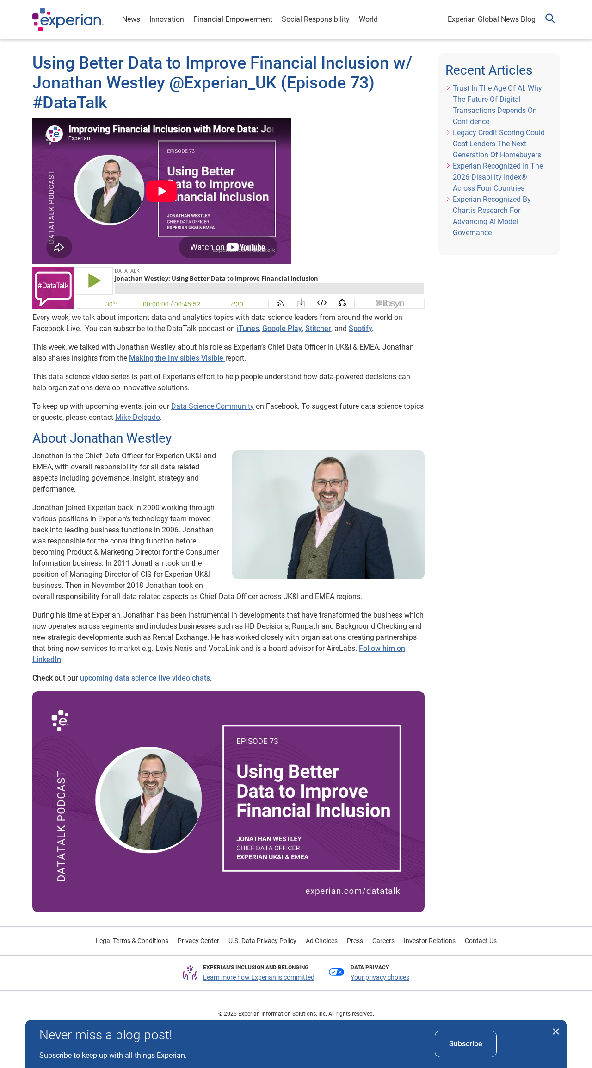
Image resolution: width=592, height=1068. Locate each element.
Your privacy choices (380, 977)
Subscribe (465, 1043)
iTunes (248, 328)
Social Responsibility (316, 19)
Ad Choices (322, 940)
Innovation (166, 19)
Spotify (360, 328)
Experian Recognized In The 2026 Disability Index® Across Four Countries (498, 177)
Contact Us (481, 940)
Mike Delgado (137, 417)
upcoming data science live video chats (145, 678)
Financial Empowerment (232, 19)
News (131, 19)
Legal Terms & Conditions (132, 940)
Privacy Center (198, 940)
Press (355, 940)
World (368, 19)
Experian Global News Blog (492, 19)
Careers (383, 940)
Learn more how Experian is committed (258, 977)
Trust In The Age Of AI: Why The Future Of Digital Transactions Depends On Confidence (497, 105)
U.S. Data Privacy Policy (262, 940)
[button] (550, 19)
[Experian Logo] (68, 19)
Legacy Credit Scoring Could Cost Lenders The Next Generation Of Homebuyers (499, 143)
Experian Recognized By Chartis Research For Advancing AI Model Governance (492, 216)
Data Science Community (212, 406)
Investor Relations (430, 940)
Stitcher (318, 328)
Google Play (282, 328)
